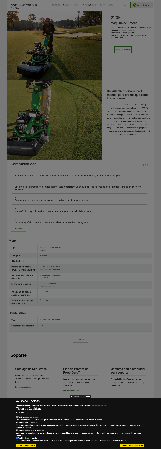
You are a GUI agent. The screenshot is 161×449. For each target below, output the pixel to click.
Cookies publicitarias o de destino (31, 430)
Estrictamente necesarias (28, 417)
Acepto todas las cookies (132, 445)
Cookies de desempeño (27, 438)
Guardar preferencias (26, 445)
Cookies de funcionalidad (28, 423)
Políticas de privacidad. (99, 405)
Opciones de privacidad (80, 397)
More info (20, 413)
